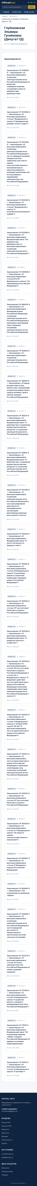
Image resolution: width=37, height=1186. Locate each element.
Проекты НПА (29, 12)
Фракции (5, 1136)
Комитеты (5, 1129)
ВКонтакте (5, 1168)
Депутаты (13, 16)
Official (8, 2)
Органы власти (7, 1140)
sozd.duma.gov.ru (8, 1154)
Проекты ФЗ (16, 12)
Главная (6, 12)
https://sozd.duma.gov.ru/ (19, 44)
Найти (32, 7)
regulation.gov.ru (7, 1157)
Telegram (5, 1175)
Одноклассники (7, 1171)
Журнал (4, 1143)
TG (34, 2)
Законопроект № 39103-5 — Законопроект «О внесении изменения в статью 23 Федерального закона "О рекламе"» (18, 1067)
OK (31, 2)
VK (29, 2)
